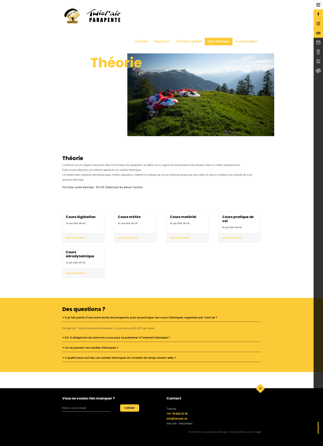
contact (318, 428)
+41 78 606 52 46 (177, 413)
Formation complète (189, 41)
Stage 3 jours (162, 41)
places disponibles (76, 238)
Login (258, 432)
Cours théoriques (218, 41)
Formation (141, 41)
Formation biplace (246, 41)
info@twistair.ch (177, 418)
